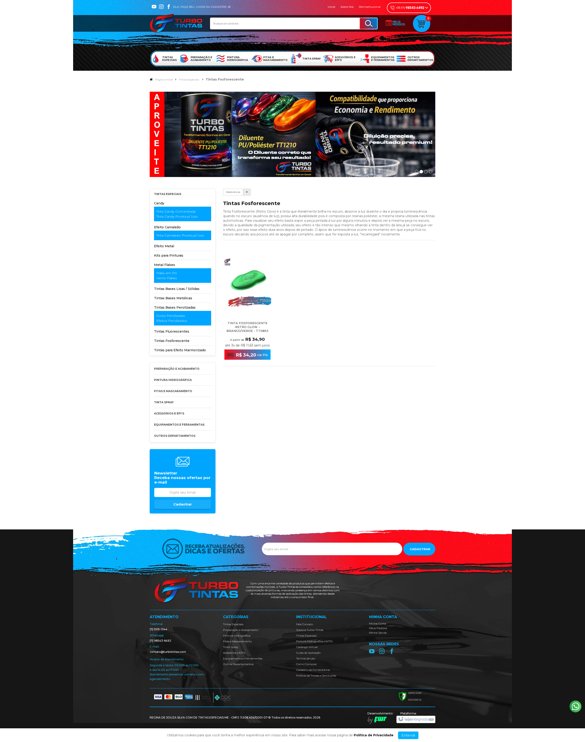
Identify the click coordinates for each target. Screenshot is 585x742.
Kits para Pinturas (168, 255)
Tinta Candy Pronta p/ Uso (177, 216)
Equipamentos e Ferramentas (242, 658)
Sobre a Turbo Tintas (309, 630)
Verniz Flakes (166, 278)
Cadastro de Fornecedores (313, 670)
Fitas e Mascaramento (237, 641)
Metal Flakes (164, 265)
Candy (159, 203)
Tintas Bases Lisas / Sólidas (176, 289)
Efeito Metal (164, 246)
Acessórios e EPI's (234, 652)
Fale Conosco (304, 624)
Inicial (331, 6)
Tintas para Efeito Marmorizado (180, 350)
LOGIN (200, 6)
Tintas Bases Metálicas (173, 298)
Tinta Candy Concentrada (176, 211)
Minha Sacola (378, 632)
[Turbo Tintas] (176, 23)
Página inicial (164, 79)
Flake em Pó (166, 273)
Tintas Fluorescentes (171, 331)
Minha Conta (377, 623)
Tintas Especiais (189, 79)
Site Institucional (369, 6)
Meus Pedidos (378, 628)
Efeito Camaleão (167, 227)
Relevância (233, 192)
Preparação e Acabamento (240, 630)
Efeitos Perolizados (171, 321)
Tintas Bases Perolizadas (175, 307)
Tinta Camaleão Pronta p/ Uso (180, 235)
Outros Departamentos (238, 664)
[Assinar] (182, 504)
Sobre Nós (347, 6)
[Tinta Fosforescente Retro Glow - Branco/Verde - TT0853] (247, 307)
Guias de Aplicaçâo (308, 652)
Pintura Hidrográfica (236, 635)
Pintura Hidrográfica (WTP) (314, 641)
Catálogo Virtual (307, 647)
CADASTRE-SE (221, 6)
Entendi (408, 735)
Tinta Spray (230, 647)
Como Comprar (306, 664)
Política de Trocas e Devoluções (316, 675)
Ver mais (250, 344)
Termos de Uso (305, 658)
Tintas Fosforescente (171, 341)
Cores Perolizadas (170, 316)
